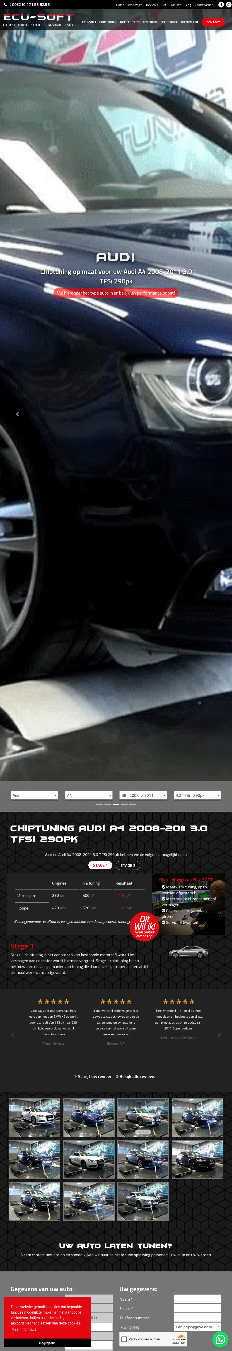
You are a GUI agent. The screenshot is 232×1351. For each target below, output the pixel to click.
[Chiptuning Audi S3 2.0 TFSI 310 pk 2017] (143, 1200)
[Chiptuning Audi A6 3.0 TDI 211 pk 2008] (143, 1158)
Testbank (150, 22)
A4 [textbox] (69, 795)
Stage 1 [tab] (100, 865)
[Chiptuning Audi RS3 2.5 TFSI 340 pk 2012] (89, 1200)
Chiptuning (108, 22)
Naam (124, 1299)
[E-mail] (229, 4)
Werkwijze (135, 4)
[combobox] (34, 795)
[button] (17, 405)
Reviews (152, 4)
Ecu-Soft (89, 22)
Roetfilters (130, 22)
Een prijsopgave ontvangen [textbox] (198, 1327)
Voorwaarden (204, 4)
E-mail (125, 1308)
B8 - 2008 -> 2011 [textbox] (137, 795)
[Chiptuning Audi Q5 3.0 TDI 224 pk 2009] (34, 1200)
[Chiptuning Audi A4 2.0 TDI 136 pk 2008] (143, 1117)
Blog (188, 4)
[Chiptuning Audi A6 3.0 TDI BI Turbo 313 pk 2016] (197, 1158)
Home (120, 4)
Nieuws (176, 4)
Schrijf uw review (94, 1076)
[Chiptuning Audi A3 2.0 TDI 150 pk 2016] (89, 1117)
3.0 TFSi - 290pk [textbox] (190, 795)
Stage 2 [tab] (128, 865)
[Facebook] (221, 4)
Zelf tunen (169, 22)
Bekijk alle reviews (136, 1076)
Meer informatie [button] (24, 1329)
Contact (213, 22)
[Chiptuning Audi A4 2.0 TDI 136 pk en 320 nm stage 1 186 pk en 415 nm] (197, 1117)
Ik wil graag (129, 1327)
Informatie (190, 22)
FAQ (164, 4)
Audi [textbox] (16, 795)
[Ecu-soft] (38, 19)
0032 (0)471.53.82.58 (30, 4)
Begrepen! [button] (47, 1343)
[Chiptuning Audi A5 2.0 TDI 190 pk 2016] (89, 1158)
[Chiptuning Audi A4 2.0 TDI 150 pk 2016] (34, 1158)
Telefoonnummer (134, 1318)
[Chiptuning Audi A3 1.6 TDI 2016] (34, 1117)
